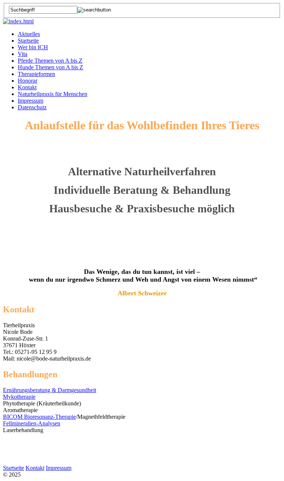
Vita (22, 54)
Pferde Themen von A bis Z (50, 60)
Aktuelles (29, 34)
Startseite (28, 40)
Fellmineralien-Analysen (31, 423)
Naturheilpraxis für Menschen (52, 94)
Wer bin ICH (33, 47)
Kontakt (27, 87)
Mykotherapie (19, 397)
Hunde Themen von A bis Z (50, 67)
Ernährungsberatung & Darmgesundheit (49, 390)
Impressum (30, 100)
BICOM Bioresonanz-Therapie (39, 417)
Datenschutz (32, 107)
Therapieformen (36, 74)
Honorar (27, 80)
